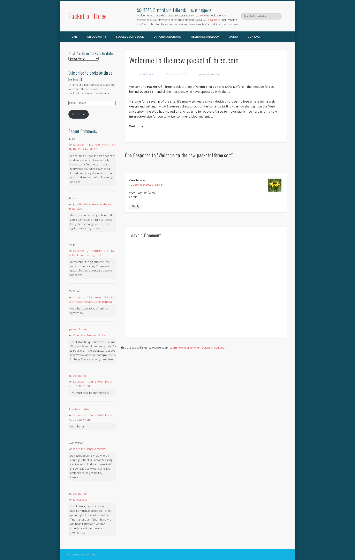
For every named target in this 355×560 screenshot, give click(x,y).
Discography (96, 36)
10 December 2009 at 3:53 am (146, 184)
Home (73, 36)
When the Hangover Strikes (89, 335)
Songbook (197, 15)
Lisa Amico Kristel (79, 409)
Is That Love (80, 499)
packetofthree (145, 74)
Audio (233, 36)
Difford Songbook (167, 36)
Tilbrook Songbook (204, 36)
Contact (254, 36)
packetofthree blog (209, 74)
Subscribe (78, 114)
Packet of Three (87, 16)
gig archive (214, 20)
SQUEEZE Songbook (130, 36)
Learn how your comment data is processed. (197, 347)
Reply (135, 206)
